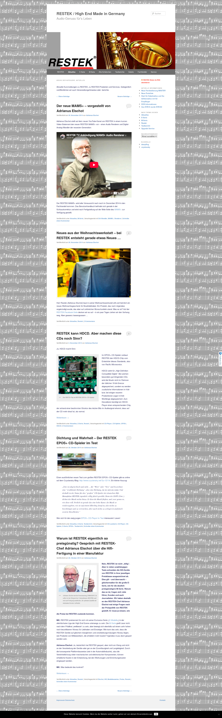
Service (153, 72)
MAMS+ (118, 209)
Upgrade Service (147, 128)
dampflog (145, 144)
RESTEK (60, 72)
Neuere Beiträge (125, 96)
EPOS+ (123, 423)
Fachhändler (142, 72)
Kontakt (162, 700)
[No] (219, 714)
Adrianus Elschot (92, 115)
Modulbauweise (113, 679)
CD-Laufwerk (112, 524)
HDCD (59, 426)
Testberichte (119, 72)
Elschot (101, 679)
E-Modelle (113, 620)
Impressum (61, 700)
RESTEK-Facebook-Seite (67, 312)
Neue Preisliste (147, 93)
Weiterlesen (63, 417)
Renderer (117, 218)
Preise (122, 679)
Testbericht (88, 524)
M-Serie (92, 72)
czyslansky (145, 147)
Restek (80, 321)
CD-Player (108, 423)
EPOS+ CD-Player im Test (92, 518)
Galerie (131, 72)
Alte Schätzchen (105, 72)
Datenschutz (70, 700)
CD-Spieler (117, 423)
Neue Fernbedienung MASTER (153, 90)
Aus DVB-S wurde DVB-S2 (151, 107)
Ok (156, 714)
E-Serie (82, 72)
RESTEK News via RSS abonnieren (150, 81)
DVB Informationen (148, 104)
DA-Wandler (102, 218)
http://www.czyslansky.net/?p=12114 (94, 480)
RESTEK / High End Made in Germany (91, 13)
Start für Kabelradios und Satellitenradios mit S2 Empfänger (152, 99)
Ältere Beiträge (63, 96)
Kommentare (89, 321)
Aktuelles (71, 72)
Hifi (105, 679)
